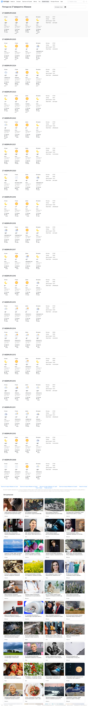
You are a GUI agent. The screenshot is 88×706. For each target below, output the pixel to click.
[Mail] (2, 1)
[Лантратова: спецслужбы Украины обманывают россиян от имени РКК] (13, 528)
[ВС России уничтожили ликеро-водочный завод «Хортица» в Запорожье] (75, 610)
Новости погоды (83, 486)
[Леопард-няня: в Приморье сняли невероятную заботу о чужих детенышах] (75, 508)
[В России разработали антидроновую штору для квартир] (75, 651)
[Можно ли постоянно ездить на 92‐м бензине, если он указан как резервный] (54, 631)
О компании (6, 705)
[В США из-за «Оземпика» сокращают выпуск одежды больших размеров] (75, 569)
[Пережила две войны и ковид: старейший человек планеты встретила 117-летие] (13, 693)
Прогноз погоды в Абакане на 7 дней (48, 486)
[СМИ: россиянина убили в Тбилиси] (75, 631)
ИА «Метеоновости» (83, 705)
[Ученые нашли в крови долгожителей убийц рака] (54, 528)
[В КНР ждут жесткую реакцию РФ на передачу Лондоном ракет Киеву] (75, 549)
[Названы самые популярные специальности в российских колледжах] (33, 590)
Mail (2, 705)
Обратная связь (70, 705)
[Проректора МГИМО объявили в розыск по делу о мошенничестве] (54, 549)
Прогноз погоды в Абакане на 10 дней (68, 486)
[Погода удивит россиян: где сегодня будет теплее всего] (13, 651)
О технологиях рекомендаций (60, 705)
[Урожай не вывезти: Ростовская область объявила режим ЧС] (54, 693)
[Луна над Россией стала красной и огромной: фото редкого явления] (75, 672)
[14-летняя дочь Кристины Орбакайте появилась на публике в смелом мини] (33, 651)
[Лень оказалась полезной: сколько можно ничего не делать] (13, 590)
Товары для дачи (48, 487)
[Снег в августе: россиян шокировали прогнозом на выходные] (75, 590)
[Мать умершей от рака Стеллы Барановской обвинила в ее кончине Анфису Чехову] (54, 569)
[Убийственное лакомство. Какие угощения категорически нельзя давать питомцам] (13, 508)
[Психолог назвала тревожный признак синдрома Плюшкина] (13, 569)
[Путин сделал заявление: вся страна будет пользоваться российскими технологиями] (54, 672)
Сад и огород (39, 487)
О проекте (39, 705)
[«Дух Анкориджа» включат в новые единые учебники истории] (54, 610)
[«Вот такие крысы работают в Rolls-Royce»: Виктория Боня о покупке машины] (33, 528)
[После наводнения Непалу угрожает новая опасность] (33, 631)
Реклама (10, 705)
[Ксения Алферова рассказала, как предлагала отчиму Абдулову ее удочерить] (54, 651)
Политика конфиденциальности (48, 705)
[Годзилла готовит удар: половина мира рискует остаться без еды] (13, 549)
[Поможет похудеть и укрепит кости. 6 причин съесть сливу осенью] (33, 549)
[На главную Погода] (6, 1)
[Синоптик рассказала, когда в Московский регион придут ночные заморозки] (13, 631)
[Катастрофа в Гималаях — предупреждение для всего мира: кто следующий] (54, 508)
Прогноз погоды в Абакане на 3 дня (9, 486)
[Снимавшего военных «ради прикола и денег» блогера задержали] (75, 693)
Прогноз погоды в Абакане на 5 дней (28, 486)
